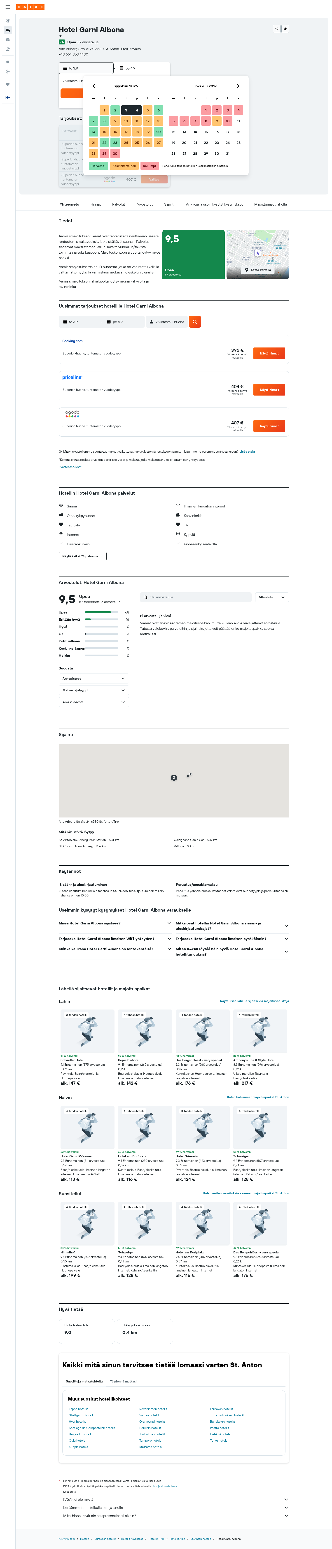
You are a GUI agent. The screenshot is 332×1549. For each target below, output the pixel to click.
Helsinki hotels (220, 1434)
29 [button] (104, 153)
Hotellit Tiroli (156, 1538)
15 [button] (104, 132)
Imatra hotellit (219, 1428)
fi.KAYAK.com (67, 1538)
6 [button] (159, 110)
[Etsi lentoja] (8, 20)
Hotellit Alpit (177, 1538)
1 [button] (104, 110)
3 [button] (126, 110)
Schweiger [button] (241, 1156)
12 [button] (148, 121)
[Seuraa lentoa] (8, 71)
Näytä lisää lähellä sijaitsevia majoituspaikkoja (254, 1001)
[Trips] (8, 84)
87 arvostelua (87, 42)
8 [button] (104, 121)
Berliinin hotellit (150, 1428)
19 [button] (148, 132)
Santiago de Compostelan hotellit (92, 1428)
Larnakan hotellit (221, 1409)
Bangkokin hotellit (222, 1421)
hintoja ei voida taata (164, 1486)
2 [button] (115, 110)
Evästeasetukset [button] (70, 467)
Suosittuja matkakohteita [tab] (84, 1381)
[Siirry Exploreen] (8, 62)
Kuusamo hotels (150, 1447)
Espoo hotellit (78, 1409)
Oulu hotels (77, 1440)
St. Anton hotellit (201, 1538)
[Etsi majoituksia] (8, 30)
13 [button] (158, 121)
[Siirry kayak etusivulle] (30, 7)
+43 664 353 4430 (73, 54)
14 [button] (93, 132)
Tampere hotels (150, 1440)
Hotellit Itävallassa (132, 1538)
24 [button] (126, 142)
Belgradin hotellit (81, 1434)
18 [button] (137, 132)
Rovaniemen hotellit (153, 1409)
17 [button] (126, 132)
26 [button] (148, 142)
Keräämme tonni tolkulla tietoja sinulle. (93, 1507)
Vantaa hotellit (149, 1415)
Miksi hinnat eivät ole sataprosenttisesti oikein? (99, 1515)
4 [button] (137, 110)
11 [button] (137, 121)
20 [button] (158, 132)
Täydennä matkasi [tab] (123, 1381)
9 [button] (115, 121)
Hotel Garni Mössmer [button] (76, 1156)
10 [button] (126, 121)
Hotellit (84, 1538)
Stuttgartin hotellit (82, 1415)
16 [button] (115, 132)
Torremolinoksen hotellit (227, 1415)
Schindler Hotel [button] (72, 1060)
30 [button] (115, 153)
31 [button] (227, 153)
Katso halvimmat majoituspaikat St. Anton (258, 1097)
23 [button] (115, 142)
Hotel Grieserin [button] (187, 1156)
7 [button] (93, 121)
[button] (8, 7)
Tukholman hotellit (152, 1434)
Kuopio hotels (78, 1447)
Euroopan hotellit (105, 1538)
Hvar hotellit (77, 1421)
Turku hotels (218, 1440)
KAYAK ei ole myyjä (78, 1499)
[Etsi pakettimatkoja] (8, 49)
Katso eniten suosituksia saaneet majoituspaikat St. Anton (246, 1193)
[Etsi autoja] (8, 39)
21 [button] (93, 142)
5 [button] (148, 110)
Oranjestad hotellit (152, 1421)
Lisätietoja (247, 451)
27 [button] (159, 142)
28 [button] (93, 153)
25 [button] (137, 142)
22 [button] (104, 142)
